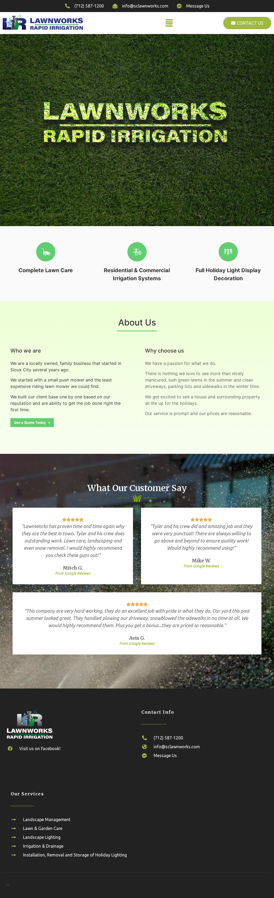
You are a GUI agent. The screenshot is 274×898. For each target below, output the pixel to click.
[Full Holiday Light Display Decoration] (228, 251)
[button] (169, 23)
